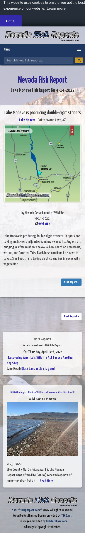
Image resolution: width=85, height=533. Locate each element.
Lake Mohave (27, 120)
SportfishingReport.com (26, 510)
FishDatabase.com (56, 521)
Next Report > (71, 282)
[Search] (79, 60)
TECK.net (66, 515)
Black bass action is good (38, 369)
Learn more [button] (56, 8)
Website (44, 224)
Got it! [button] (10, 21)
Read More (46, 481)
